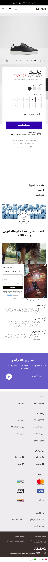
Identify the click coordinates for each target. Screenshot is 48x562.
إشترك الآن (12, 287)
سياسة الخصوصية (9, 295)
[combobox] (7, 283)
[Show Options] (11, 283)
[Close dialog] (45, 265)
